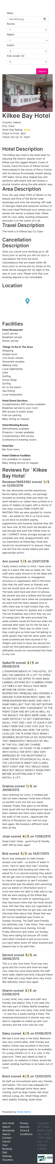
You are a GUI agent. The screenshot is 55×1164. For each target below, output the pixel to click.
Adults (10, 45)
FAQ (4, 1152)
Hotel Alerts (24, 1111)
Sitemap (7, 1156)
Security (24, 1126)
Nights (10, 34)
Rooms (11, 23)
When (10, 13)
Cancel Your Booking (7, 1145)
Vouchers (7, 1159)
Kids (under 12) (15, 55)
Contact (7, 1137)
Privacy (24, 1123)
